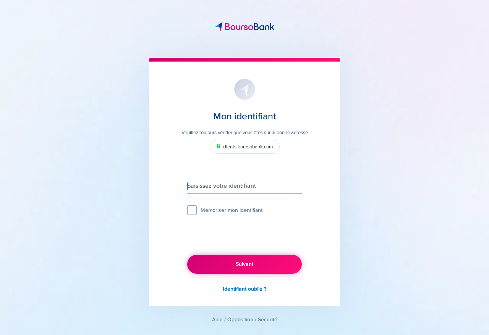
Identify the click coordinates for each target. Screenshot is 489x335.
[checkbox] (192, 210)
